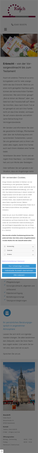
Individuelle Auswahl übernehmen (19, 270)
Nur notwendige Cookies (19, 266)
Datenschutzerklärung (9, 261)
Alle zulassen (19, 275)
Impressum (21, 261)
